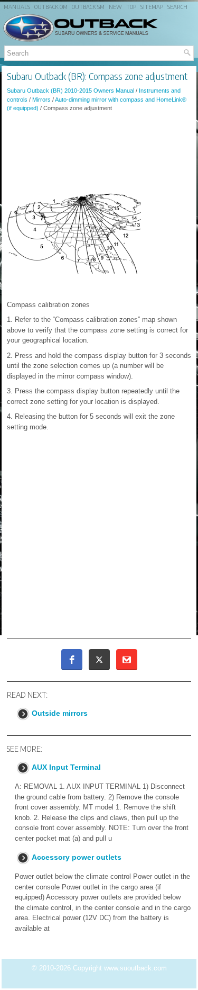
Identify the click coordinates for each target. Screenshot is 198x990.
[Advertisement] (99, 149)
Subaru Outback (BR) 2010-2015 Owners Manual (70, 90)
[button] (71, 659)
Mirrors (41, 99)
